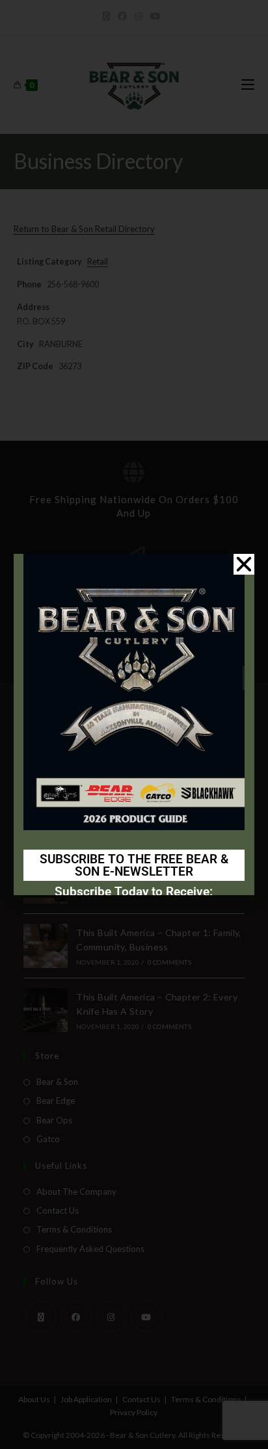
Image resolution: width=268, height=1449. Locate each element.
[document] (134, 724)
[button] (244, 564)
